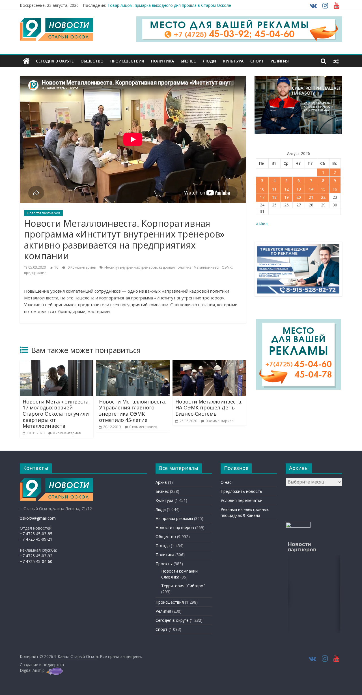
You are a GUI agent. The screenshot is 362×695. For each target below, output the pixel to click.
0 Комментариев (81, 267)
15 (323, 189)
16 (335, 189)
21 (311, 197)
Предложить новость (241, 491)
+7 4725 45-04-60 (36, 561)
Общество (92, 61)
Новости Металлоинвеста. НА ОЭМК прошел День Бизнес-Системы (208, 407)
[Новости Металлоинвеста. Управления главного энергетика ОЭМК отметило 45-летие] (133, 363)
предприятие (35, 272)
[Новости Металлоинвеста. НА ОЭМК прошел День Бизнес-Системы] (209, 363)
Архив (161, 482)
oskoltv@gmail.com (38, 518)
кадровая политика (175, 267)
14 (311, 189)
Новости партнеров (43, 213)
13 (298, 189)
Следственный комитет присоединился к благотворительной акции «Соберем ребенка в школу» (200, 4)
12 (286, 189)
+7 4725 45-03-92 (36, 555)
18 (274, 197)
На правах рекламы (174, 518)
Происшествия (127, 61)
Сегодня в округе (55, 61)
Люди (209, 61)
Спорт (257, 61)
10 (262, 189)
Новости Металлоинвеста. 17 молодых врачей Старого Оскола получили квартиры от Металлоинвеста (56, 413)
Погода (163, 545)
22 (323, 197)
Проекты (164, 563)
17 (262, 197)
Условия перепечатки (241, 500)
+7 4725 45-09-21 (36, 539)
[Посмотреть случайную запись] (336, 61)
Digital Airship (32, 670)
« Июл (262, 223)
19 (286, 197)
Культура (233, 61)
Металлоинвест (206, 267)
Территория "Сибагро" (183, 585)
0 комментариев (67, 433)
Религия (280, 61)
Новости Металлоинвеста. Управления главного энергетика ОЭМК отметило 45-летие (132, 410)
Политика (162, 61)
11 (274, 189)
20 (298, 197)
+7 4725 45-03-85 (36, 533)
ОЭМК (227, 267)
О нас (226, 482)
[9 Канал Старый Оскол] (26, 61)
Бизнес (188, 61)
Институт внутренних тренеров (130, 267)
